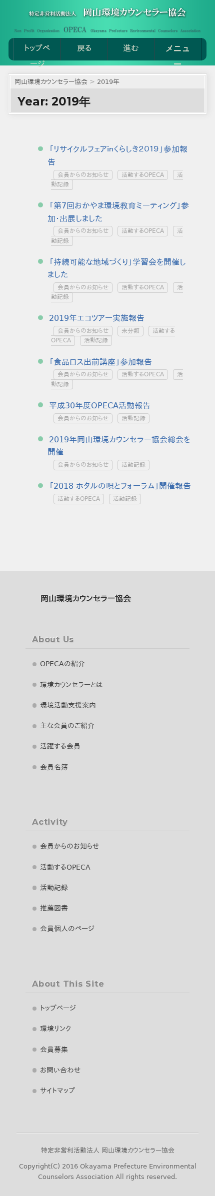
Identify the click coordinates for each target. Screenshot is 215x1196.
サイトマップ (57, 1091)
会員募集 (54, 1050)
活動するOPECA (143, 174)
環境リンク (55, 1029)
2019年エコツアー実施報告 (96, 318)
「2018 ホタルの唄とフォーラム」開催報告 (120, 486)
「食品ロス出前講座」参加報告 (100, 362)
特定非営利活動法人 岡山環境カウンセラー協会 (107, 1150)
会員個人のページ (67, 929)
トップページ (37, 51)
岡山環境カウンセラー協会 (85, 598)
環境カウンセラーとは (71, 685)
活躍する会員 (60, 746)
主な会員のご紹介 (67, 726)
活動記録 (96, 340)
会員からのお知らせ (83, 174)
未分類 (131, 331)
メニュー (178, 51)
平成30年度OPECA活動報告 (99, 405)
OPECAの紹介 (62, 664)
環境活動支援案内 (68, 705)
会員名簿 (54, 767)
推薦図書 (54, 908)
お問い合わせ (60, 1070)
